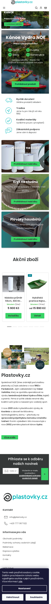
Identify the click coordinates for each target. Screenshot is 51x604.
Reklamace (8, 547)
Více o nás (9, 437)
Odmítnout (12, 597)
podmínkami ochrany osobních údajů (30, 477)
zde (20, 581)
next (48, 283)
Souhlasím (36, 597)
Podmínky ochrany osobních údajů (19, 542)
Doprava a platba (11, 551)
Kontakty (7, 555)
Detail (37, 315)
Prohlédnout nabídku (25, 164)
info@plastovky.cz (18, 517)
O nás (5, 559)
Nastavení (24, 588)
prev (3, 283)
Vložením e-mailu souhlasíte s (30, 474)
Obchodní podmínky (12, 538)
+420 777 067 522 (18, 523)
